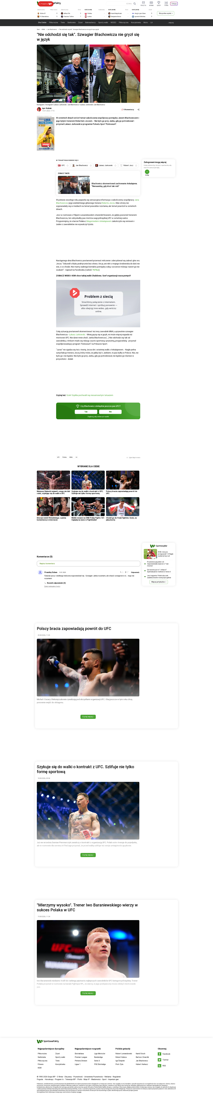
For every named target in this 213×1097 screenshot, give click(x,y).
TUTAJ (95, 270)
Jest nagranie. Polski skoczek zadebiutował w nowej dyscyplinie (159, 577)
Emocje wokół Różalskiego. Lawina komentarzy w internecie (51, 519)
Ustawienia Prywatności (93, 1077)
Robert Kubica (121, 1057)
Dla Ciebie (42, 22)
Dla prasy (68, 1077)
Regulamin (117, 1077)
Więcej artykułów (158, 582)
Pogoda (40, 1079)
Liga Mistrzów (99, 1054)
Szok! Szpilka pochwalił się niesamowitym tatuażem (89, 395)
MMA (43, 29)
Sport (104, 1079)
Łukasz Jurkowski (77, 334)
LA (151, 22)
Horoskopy (49, 1079)
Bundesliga (98, 1057)
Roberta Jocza (108, 203)
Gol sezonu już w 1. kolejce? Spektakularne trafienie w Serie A (159, 571)
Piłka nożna (53, 22)
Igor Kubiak (47, 108)
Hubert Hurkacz (142, 1064)
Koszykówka (136, 22)
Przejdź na (44, 4)
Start (38, 29)
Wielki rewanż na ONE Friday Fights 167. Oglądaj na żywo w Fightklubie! (88, 519)
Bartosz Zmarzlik (142, 1057)
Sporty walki (103, 22)
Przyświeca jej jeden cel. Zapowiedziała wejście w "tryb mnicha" (158, 564)
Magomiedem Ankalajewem (99, 221)
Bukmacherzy (90, 22)
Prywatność (78, 1077)
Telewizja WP (70, 1079)
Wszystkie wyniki (165, 13)
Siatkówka (71, 22)
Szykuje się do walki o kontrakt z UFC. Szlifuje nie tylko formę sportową (87, 492)
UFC (58, 457)
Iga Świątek (120, 1061)
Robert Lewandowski (123, 1054)
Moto (145, 22)
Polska (64, 457)
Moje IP (87, 1079)
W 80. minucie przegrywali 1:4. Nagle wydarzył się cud (165, 554)
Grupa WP (51, 1077)
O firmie (60, 1077)
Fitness (40, 1064)
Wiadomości (96, 1079)
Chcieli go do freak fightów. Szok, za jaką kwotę (121, 519)
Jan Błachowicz (52, 29)
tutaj (80, 1092)
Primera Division (81, 1061)
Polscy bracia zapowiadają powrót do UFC (121, 492)
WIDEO (113, 22)
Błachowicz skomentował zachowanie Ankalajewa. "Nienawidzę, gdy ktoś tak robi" (114, 184)
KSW (39, 1068)
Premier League (81, 1057)
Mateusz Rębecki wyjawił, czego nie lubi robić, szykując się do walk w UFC (53, 492)
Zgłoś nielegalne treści (52, 586)
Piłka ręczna (123, 22)
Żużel (80, 22)
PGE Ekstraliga (100, 1064)
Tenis (63, 22)
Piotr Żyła (119, 1064)
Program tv (59, 1079)
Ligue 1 (77, 1064)
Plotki (79, 1079)
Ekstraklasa (79, 1054)
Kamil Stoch (140, 1054)
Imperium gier (113, 1079)
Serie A (97, 1061)
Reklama (108, 1077)
